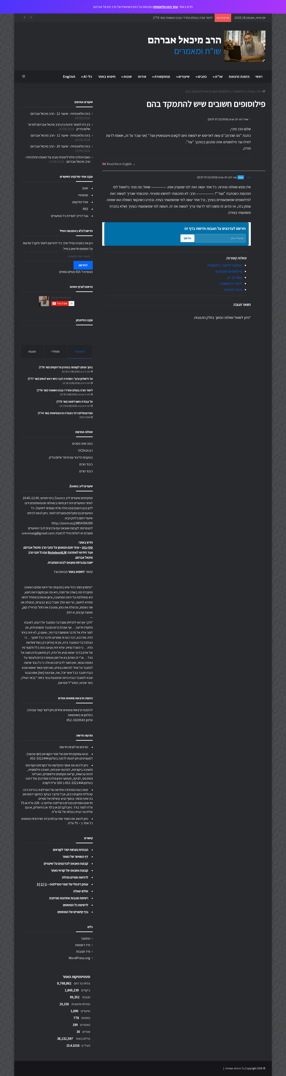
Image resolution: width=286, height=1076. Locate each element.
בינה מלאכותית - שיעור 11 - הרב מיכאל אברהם (60, 135)
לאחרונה (80, 351)
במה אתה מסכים (82, 443)
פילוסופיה (239, 91)
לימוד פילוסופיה (231, 283)
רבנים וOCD (85, 450)
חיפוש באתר (107, 76)
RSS (85, 209)
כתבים (202, 76)
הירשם (187, 238)
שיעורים (184, 76)
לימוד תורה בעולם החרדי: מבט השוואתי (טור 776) (183, 18)
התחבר (85, 938)
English (69, 76)
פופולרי (55, 351)
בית (259, 91)
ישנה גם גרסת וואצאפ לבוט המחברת (70, 562)
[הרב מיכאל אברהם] (202, 46)
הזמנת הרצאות (239, 76)
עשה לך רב (234, 277)
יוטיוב (85, 188)
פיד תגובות (83, 951)
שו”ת (219, 76)
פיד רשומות (82, 945)
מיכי (249, 177)
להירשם (83, 265)
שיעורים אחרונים (84, 102)
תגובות (32, 351)
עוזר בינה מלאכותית (165, 7)
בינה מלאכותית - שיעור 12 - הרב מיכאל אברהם (60, 113)
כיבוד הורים (86, 464)
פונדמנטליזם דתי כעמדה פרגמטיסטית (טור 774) (65, 413)
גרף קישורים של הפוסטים (73, 912)
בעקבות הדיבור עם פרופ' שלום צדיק (71, 457)
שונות (128, 76)
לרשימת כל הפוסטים (75, 905)
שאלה (251, 91)
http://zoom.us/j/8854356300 (72, 523)
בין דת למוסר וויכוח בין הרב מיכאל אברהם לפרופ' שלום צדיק (59, 126)
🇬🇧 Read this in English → (118, 164)
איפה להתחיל (233, 289)
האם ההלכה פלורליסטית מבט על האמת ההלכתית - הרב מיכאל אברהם (57, 159)
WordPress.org (79, 958)
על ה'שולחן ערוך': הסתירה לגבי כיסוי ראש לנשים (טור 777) (60, 379)
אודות (142, 76)
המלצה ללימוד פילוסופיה (224, 265)
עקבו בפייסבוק (84, 320)
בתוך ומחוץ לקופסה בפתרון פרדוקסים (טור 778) (66, 367)
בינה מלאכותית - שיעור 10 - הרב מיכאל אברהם (60, 146)
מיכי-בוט (87, 547)
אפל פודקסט (80, 202)
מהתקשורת (162, 76)
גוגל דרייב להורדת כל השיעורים (69, 216)
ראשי (259, 76)
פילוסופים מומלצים (228, 271)
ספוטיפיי (83, 195)
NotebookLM (57, 552)
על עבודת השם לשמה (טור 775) (75, 401)
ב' (250, 119)
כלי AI (88, 76)
